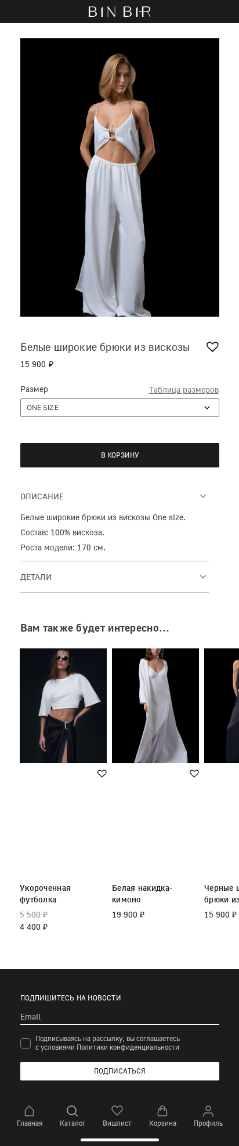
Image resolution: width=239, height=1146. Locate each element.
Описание (42, 496)
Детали (36, 577)
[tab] (114, 495)
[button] (214, 346)
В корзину (120, 455)
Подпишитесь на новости (70, 997)
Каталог (72, 1123)
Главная (29, 1123)
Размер (34, 389)
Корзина (162, 1123)
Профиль (208, 1123)
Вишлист (117, 1123)
